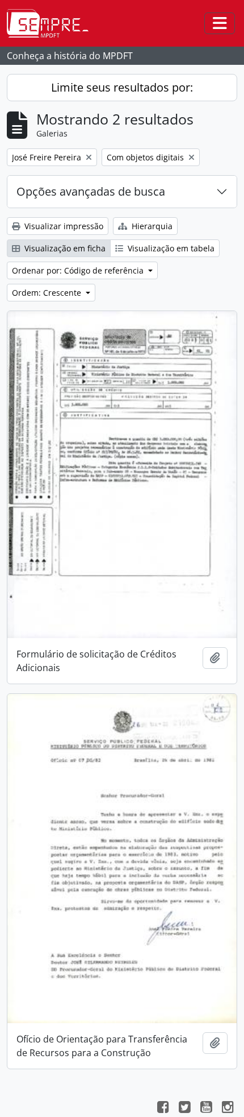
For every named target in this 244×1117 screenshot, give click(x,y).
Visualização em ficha (64, 248)
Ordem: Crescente (47, 292)
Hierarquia (151, 226)
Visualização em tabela (169, 248)
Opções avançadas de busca (90, 191)
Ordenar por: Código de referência (79, 270)
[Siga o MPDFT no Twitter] (184, 1108)
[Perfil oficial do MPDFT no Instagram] (227, 1108)
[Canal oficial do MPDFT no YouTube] (206, 1108)
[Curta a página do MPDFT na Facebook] (163, 1108)
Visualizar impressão (62, 226)
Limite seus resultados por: (122, 87)
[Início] (52, 23)
